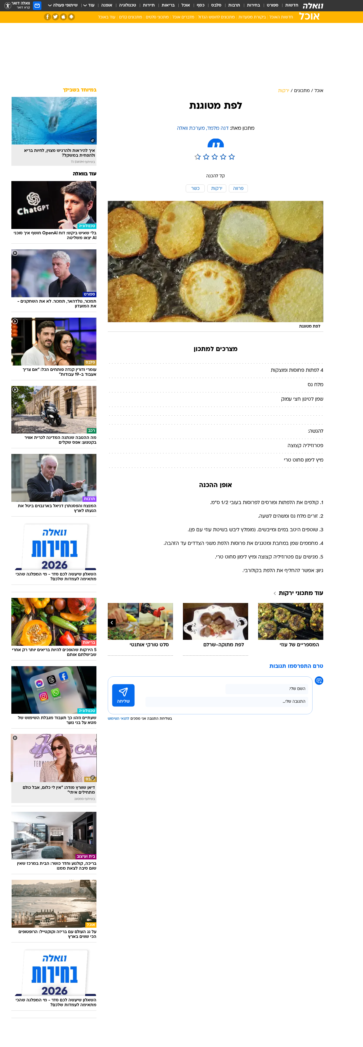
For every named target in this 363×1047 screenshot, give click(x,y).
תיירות (149, 5)
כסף (200, 5)
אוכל (186, 5)
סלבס (216, 5)
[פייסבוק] (47, 16)
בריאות (168, 5)
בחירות (253, 5)
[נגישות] (7, 5)
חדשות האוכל (281, 17)
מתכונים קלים (130, 17)
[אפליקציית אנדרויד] (71, 16)
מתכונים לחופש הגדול (216, 17)
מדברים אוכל (183, 17)
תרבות (234, 5)
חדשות (291, 5)
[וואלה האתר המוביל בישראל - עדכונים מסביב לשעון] (313, 6)
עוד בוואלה (84, 174)
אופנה (106, 5)
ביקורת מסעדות (252, 17)
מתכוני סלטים (157, 17)
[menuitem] (288, 6)
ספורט (272, 5)
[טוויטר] (55, 16)
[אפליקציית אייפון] (63, 16)
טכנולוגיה (127, 5)
